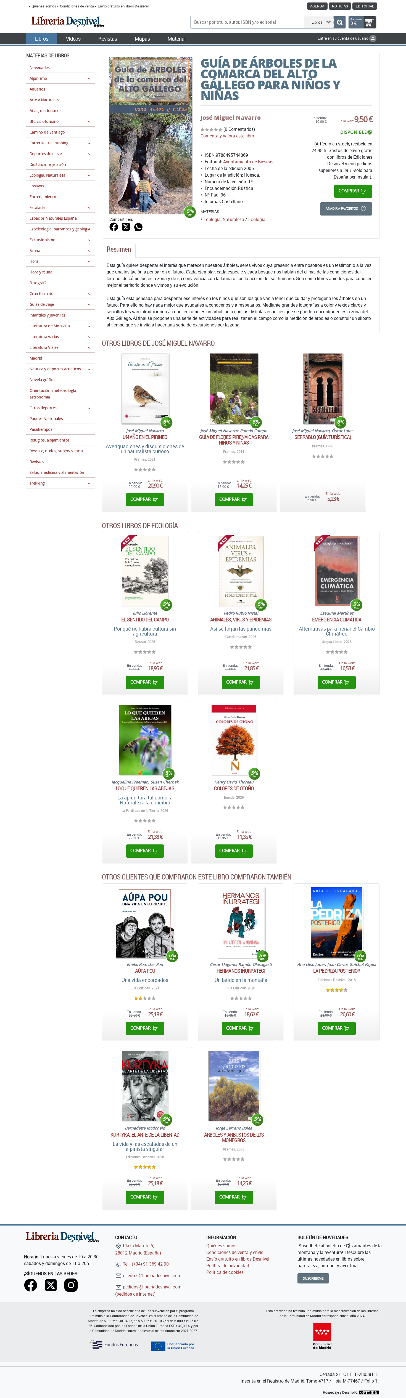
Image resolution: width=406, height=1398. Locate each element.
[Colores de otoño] (234, 740)
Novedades (39, 67)
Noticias (340, 6)
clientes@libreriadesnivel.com (151, 1275)
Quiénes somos (43, 6)
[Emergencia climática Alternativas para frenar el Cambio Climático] (336, 571)
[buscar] (340, 22)
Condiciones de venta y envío (234, 1252)
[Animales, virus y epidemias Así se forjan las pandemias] (240, 571)
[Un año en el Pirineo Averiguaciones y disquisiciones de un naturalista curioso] (145, 388)
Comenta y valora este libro (227, 136)
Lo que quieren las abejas (145, 788)
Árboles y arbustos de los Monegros (234, 1137)
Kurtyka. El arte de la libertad (144, 1134)
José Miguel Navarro (231, 117)
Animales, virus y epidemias (241, 619)
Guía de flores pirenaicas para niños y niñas (233, 439)
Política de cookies (225, 1272)
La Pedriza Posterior (336, 971)
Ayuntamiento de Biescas (248, 162)
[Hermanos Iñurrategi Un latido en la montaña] (241, 922)
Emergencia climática (336, 619)
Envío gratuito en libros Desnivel (123, 6)
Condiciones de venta (77, 6)
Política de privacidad (227, 1266)
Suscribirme (313, 1278)
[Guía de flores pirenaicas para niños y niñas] (233, 388)
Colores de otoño (234, 788)
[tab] (119, 250)
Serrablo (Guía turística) (322, 437)
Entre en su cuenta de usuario (343, 38)
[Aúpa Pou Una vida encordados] (145, 922)
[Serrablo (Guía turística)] (323, 388)
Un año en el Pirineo (145, 437)
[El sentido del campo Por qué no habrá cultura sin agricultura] (145, 571)
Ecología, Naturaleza (224, 219)
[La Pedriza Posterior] (336, 922)
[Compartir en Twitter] (126, 226)
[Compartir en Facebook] (113, 226)
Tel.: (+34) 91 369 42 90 (145, 1264)
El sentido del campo (144, 619)
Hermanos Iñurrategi (241, 971)
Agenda (317, 6)
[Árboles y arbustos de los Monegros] (233, 1086)
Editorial (365, 6)
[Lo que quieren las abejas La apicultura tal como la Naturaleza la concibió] (145, 740)
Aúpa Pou (145, 971)
